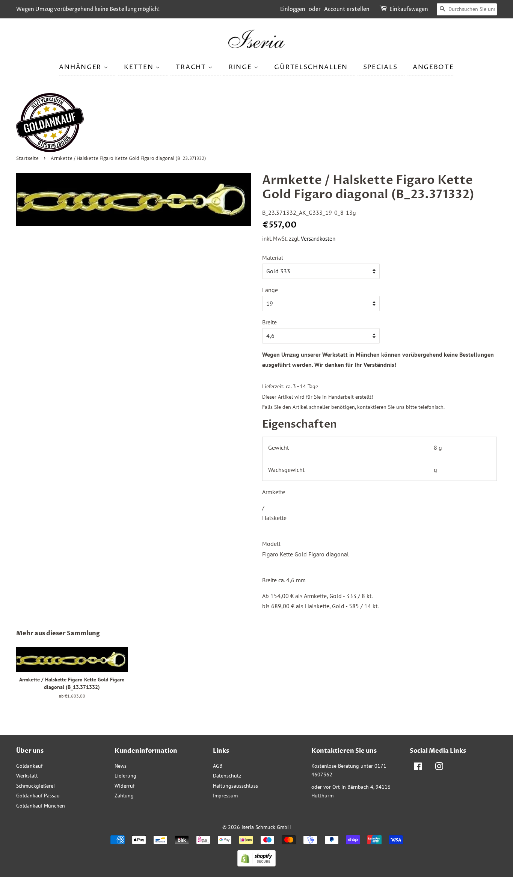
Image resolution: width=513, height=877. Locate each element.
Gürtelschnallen (311, 67)
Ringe (241, 67)
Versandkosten (318, 238)
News (121, 765)
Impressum (225, 795)
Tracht (192, 67)
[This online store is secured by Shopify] (256, 864)
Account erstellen (347, 9)
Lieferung (125, 775)
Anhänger (81, 67)
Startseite (27, 158)
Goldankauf (29, 765)
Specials (380, 67)
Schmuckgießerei (35, 785)
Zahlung (124, 795)
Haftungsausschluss (235, 785)
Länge (270, 290)
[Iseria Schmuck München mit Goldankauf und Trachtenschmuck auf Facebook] (417, 767)
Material (272, 257)
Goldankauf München (40, 805)
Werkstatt (27, 775)
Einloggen (292, 9)
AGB (217, 765)
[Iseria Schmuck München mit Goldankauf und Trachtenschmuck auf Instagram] (439, 767)
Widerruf (124, 785)
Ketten (139, 67)
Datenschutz (227, 775)
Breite (269, 322)
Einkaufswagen (408, 9)
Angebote (433, 67)
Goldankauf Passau (38, 795)
